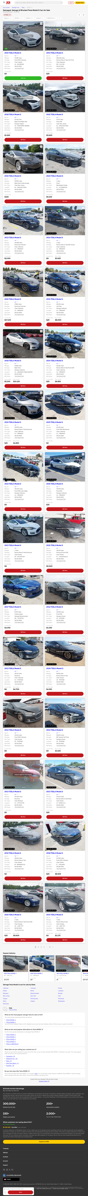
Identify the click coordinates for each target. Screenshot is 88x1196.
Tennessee (61, 998)
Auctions (5, 1156)
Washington (61, 1001)
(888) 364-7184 (18, 1184)
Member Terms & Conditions (59, 1188)
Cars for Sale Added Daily (53, 1117)
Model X (39, 18)
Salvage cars (15, 7)
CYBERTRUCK (51, 18)
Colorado (33, 988)
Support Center (43, 1081)
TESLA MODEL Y (11, 1037)
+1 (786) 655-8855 (8, 1184)
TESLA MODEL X (11, 1041)
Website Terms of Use (46, 1188)
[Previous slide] (6, 36)
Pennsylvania (34, 998)
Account (5, 1161)
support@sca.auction (29, 1184)
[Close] (32, 1189)
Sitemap (66, 1188)
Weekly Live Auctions (9, 1117)
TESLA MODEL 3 (11, 1020)
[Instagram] (4, 1170)
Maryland (5, 993)
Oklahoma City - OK (11, 1058)
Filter (7, 14)
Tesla (23, 7)
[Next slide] (40, 36)
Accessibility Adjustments (13, 1175)
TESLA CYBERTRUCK (12, 1044)
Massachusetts (35, 993)
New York (33, 996)
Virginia (33, 1001)
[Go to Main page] (8, 2)
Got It (20, 1192)
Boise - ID (9, 1061)
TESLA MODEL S (11, 1039)
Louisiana (60, 990)
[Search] (61, 2)
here (36, 1073)
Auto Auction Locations (52, 1107)
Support (5, 1165)
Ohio (59, 996)
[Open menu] (4, 2)
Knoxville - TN (10, 1065)
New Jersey (6, 996)
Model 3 (8, 18)
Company (6, 1148)
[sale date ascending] (79, 15)
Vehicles (5, 1152)
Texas (4, 1001)
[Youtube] (12, 1170)
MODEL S (29, 18)
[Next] (52, 947)
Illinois (32, 990)
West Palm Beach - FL (12, 1063)
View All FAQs (13, 1010)
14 (49, 947)
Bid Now (65, 78)
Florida (60, 988)
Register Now (80, 2)
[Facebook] (7, 1170)
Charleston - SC (10, 1056)
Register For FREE (44, 1141)
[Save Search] (83, 15)
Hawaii (5, 990)
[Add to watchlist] (41, 23)
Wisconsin (6, 1003)
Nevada (60, 993)
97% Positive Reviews (9, 1124)
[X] (9, 1169)
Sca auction (6, 7)
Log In (71, 2)
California (5, 988)
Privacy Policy (39, 1188)
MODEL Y (19, 18)
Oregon (5, 998)
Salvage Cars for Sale (9, 1107)
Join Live (23, 78)
